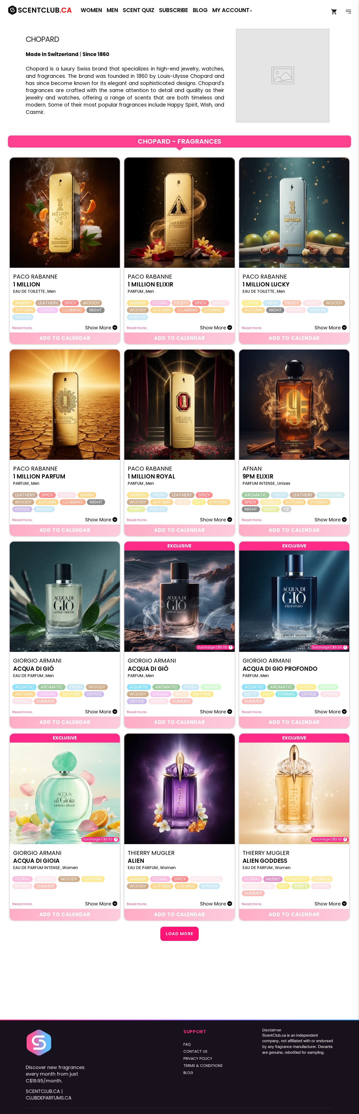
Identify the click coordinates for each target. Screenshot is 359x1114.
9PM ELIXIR (258, 476)
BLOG (188, 1072)
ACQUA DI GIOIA (36, 861)
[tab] (179, 141)
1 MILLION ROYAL (151, 476)
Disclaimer (271, 1030)
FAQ (187, 1044)
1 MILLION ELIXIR (150, 284)
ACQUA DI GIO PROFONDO (280, 669)
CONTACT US (195, 1051)
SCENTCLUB (45, 10)
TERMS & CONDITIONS (203, 1065)
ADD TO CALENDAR (64, 338)
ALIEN (136, 861)
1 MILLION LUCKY (266, 284)
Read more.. (22, 327)
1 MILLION (26, 284)
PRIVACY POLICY (197, 1058)
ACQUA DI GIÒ (33, 669)
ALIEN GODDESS (265, 861)
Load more (179, 934)
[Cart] (334, 11)
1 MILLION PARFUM (39, 476)
